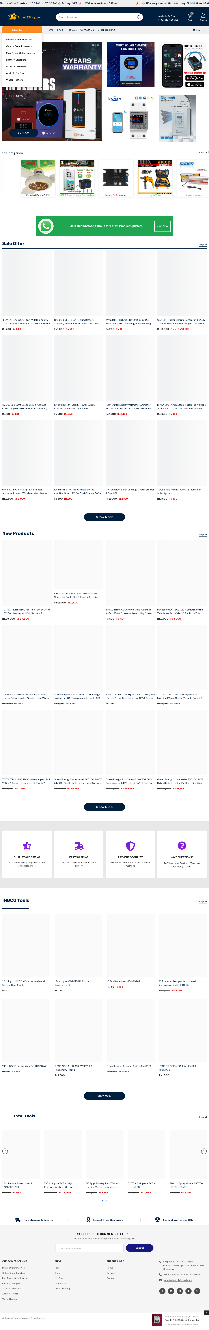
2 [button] (106, 1200)
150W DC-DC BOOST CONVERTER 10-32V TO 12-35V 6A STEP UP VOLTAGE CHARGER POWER (26, 321)
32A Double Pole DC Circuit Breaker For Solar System (179, 491)
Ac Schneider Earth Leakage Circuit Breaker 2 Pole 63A (130, 491)
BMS (83, 195)
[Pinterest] (180, 1291)
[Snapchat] (188, 1291)
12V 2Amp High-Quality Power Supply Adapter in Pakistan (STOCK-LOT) (74, 406)
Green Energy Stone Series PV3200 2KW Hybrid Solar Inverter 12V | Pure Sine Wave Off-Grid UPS (180, 781)
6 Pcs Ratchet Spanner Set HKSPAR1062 (129, 1066)
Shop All (204, 152)
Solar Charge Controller (123, 195)
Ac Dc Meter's (162, 195)
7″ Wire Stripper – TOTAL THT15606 (142, 1185)
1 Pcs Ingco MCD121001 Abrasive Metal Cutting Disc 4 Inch (23, 983)
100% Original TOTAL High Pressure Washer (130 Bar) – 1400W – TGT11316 (60, 1185)
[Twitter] (197, 1291)
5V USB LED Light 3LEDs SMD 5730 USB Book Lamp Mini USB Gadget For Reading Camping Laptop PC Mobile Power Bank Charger (128, 321)
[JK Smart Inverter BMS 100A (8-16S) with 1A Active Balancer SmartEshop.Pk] (84, 177)
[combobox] (95, 17)
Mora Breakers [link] (45, 191)
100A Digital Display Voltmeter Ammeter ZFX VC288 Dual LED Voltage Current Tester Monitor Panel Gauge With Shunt (130, 406)
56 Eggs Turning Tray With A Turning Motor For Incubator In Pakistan (103, 1185)
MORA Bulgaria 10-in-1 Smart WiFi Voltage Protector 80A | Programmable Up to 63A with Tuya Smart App (77, 696)
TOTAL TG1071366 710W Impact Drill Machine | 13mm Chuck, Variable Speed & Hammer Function (179, 696)
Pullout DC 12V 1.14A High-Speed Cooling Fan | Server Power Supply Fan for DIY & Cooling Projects (130, 696)
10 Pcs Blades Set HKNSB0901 (123, 981)
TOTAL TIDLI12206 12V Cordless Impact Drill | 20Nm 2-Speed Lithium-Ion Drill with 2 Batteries (26, 781)
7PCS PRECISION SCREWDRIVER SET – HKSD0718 (180, 1067)
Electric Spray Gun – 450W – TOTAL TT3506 (186, 1185)
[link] (45, 177)
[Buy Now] (52, 91)
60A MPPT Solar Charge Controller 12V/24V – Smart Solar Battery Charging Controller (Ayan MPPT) (181, 321)
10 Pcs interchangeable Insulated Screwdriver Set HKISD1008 (177, 983)
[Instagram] (171, 1291)
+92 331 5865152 (194, 1274)
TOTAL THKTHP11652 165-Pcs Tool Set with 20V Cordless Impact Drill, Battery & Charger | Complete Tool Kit (26, 611)
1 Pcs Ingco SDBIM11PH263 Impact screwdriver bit (73, 983)
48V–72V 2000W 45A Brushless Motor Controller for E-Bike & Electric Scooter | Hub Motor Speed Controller (76, 595)
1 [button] (102, 1200)
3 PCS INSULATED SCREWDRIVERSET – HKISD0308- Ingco (76, 1067)
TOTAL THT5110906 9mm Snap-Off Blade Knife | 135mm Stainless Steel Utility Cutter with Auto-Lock (129, 611)
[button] (5, 1151)
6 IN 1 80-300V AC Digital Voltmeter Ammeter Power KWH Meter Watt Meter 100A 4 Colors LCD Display (24, 491)
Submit (140, 1247)
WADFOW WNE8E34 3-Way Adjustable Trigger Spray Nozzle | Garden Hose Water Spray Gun (25, 696)
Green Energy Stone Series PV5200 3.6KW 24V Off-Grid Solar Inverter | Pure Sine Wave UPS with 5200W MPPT (78, 781)
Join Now (162, 226)
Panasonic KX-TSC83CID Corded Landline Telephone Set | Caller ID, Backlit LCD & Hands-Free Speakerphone (180, 611)
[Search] (99, 17)
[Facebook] (162, 1291)
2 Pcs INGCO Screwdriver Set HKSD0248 (24, 1066)
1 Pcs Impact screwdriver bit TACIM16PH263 (18, 1185)
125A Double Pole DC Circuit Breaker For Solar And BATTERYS (182, 1320)
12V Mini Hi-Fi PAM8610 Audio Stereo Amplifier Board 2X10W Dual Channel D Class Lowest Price (78, 491)
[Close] (206, 1312)
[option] (21, 1163)
